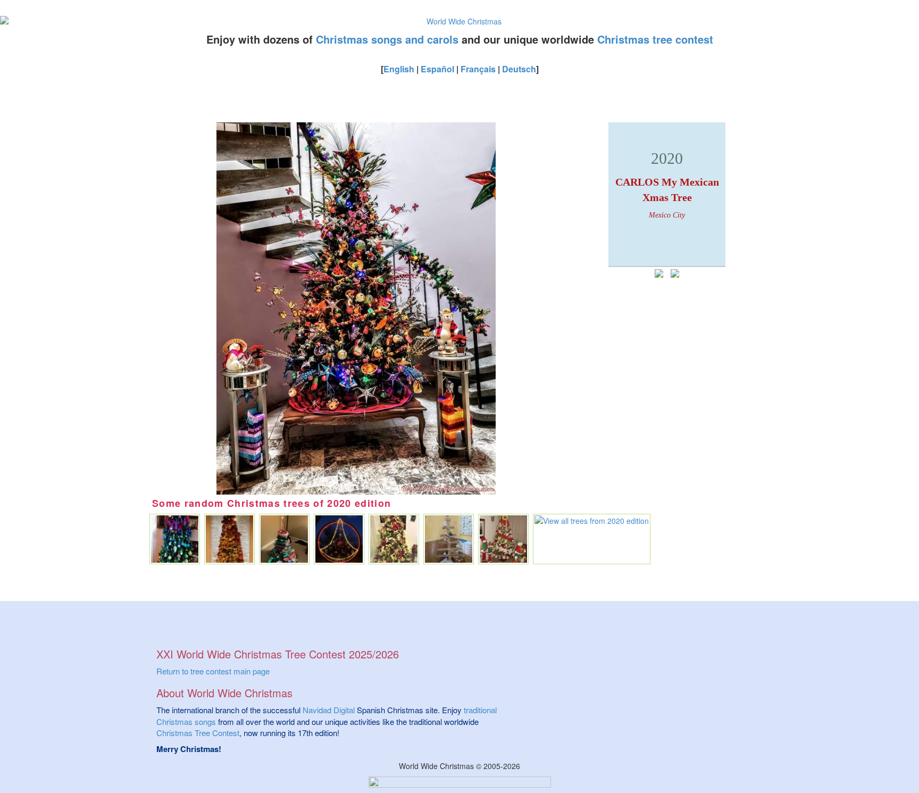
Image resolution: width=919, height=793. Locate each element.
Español (437, 69)
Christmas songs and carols (387, 39)
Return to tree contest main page (213, 671)
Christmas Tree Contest (197, 732)
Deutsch (519, 69)
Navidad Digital (329, 709)
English (398, 69)
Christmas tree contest (655, 39)
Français (478, 69)
